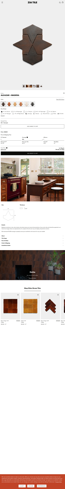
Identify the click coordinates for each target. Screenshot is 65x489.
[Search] (60, 2)
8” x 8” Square (52, 111)
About (3, 235)
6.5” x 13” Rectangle (41, 111)
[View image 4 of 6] (34, 86)
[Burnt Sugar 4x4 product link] (10, 306)
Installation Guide (6, 245)
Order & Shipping (6, 243)
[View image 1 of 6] (23, 86)
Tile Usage (4, 238)
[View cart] (62, 2)
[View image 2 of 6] (27, 86)
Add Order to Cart (32, 153)
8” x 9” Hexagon (7, 113)
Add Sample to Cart (32, 126)
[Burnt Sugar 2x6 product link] (50, 306)
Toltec (54, 113)
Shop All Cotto (32, 278)
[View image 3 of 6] (30, 86)
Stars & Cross (46, 113)
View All (3, 115)
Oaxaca (37, 113)
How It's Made (5, 240)
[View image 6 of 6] (41, 86)
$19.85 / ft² (3, 324)
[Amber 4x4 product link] (30, 306)
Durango (30, 113)
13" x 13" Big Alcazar (19, 113)
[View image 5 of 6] (37, 86)
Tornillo (61, 113)
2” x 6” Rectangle (18, 111)
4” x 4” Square (29, 111)
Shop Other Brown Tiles (32, 288)
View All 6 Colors (60, 99)
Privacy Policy (58, 482)
